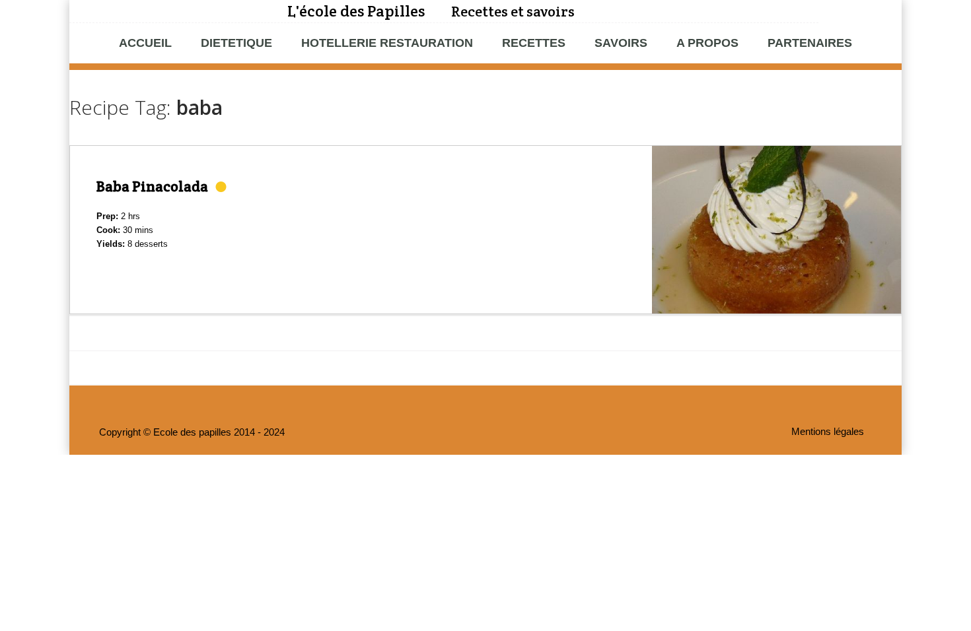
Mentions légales (827, 431)
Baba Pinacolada (152, 186)
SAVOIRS (620, 43)
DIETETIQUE (236, 43)
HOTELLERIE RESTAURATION (387, 43)
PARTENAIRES (810, 43)
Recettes (533, 43)
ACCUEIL (145, 43)
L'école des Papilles (356, 11)
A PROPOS (707, 43)
